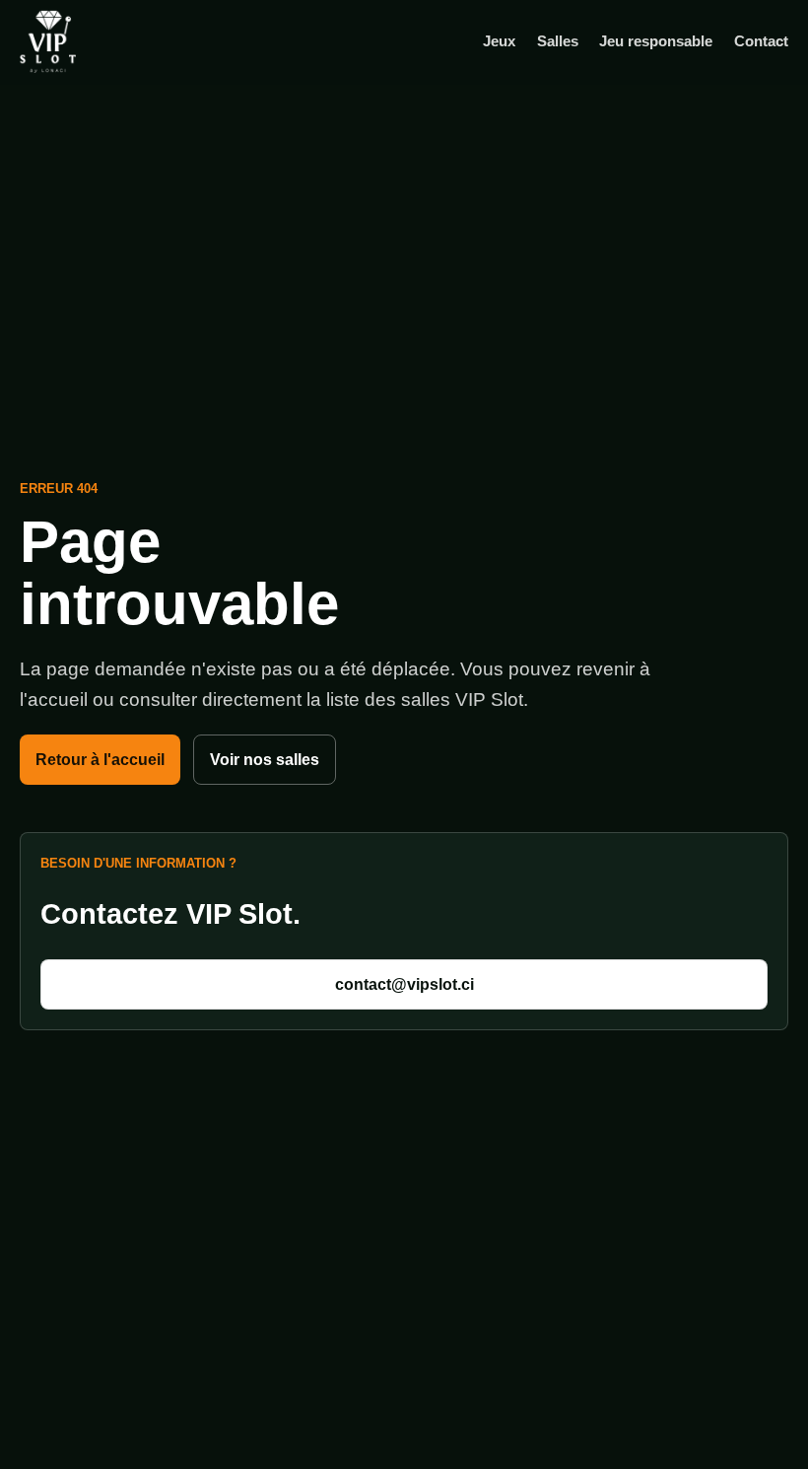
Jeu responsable (655, 41)
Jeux (499, 41)
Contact (761, 41)
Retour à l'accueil (100, 759)
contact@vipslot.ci (404, 984)
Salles (557, 41)
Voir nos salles (264, 759)
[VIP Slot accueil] (79, 41)
